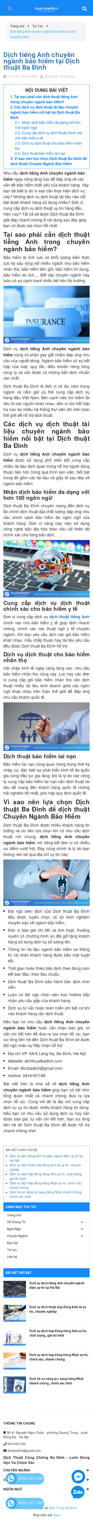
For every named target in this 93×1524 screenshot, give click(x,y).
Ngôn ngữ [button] (12, 1489)
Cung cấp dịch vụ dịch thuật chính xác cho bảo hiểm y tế (48, 135)
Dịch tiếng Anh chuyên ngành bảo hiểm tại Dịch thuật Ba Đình (41, 61)
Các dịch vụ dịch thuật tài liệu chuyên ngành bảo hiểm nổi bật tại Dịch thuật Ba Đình (45, 112)
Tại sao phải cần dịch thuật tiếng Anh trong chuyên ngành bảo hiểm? (44, 99)
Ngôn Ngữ (14, 1229)
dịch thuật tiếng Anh (69, 617)
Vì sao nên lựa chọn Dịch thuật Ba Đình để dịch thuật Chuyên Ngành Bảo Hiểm (48, 161)
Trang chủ (14, 1215)
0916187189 (16, 1443)
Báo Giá (12, 1243)
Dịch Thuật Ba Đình (63, 1508)
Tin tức (12, 1250)
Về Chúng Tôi (16, 1222)
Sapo (56, 1515)
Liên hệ (12, 1257)
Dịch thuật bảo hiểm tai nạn (43, 153)
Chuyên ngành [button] (16, 1470)
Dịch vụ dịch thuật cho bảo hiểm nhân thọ (48, 146)
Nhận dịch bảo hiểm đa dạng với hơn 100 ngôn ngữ (48, 125)
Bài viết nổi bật (19, 1273)
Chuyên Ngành (17, 1236)
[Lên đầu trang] (77, 1513)
